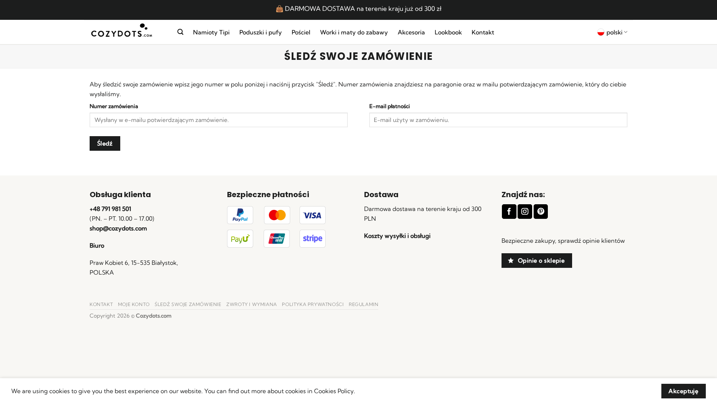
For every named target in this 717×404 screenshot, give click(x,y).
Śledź (105, 143)
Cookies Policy (334, 391)
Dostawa (381, 194)
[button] (180, 32)
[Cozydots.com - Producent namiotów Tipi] (128, 32)
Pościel (301, 32)
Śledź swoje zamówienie (188, 304)
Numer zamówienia (114, 106)
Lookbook (448, 32)
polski (614, 32)
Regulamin (364, 304)
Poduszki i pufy (260, 32)
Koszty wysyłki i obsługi (397, 235)
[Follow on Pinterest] (541, 211)
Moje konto (134, 304)
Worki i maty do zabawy (354, 32)
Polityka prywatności (313, 304)
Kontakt (483, 32)
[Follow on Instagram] (525, 211)
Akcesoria (411, 32)
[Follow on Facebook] (509, 211)
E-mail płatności (389, 106)
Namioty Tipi (211, 32)
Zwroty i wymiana (251, 304)
